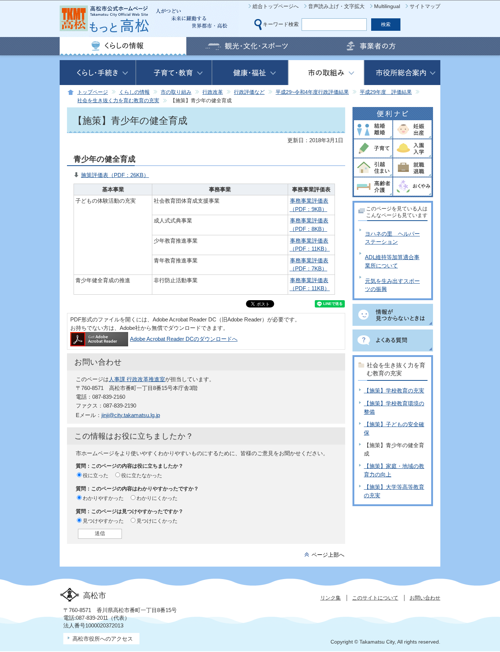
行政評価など (249, 92)
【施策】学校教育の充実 (394, 390)
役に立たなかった (141, 475)
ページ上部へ (327, 555)
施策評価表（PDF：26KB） (115, 175)
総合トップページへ (276, 6)
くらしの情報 (134, 92)
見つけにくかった (157, 521)
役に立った (95, 475)
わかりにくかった (157, 498)
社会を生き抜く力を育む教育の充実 (118, 100)
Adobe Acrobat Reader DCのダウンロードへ (184, 339)
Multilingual (387, 6)
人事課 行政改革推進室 (137, 379)
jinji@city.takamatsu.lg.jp (130, 415)
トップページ (92, 92)
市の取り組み (176, 92)
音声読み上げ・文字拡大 (336, 6)
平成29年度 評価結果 (386, 92)
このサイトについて (375, 598)
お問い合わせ (425, 598)
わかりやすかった (103, 498)
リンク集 (330, 598)
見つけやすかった (103, 521)
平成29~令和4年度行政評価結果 (312, 92)
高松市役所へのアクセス (102, 639)
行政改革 (212, 92)
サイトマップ (425, 6)
